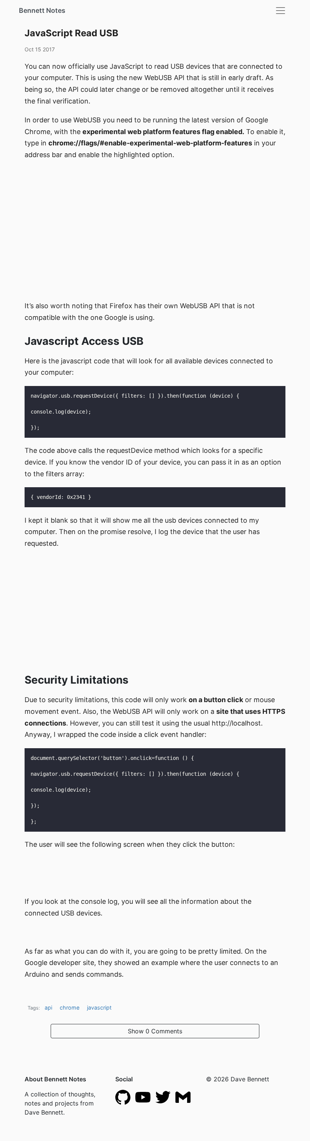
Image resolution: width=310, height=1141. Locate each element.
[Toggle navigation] (280, 10)
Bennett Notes (42, 10)
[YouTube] (142, 1097)
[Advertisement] (155, 221)
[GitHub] (122, 1097)
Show (155, 1031)
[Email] (183, 1097)
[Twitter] (162, 1097)
